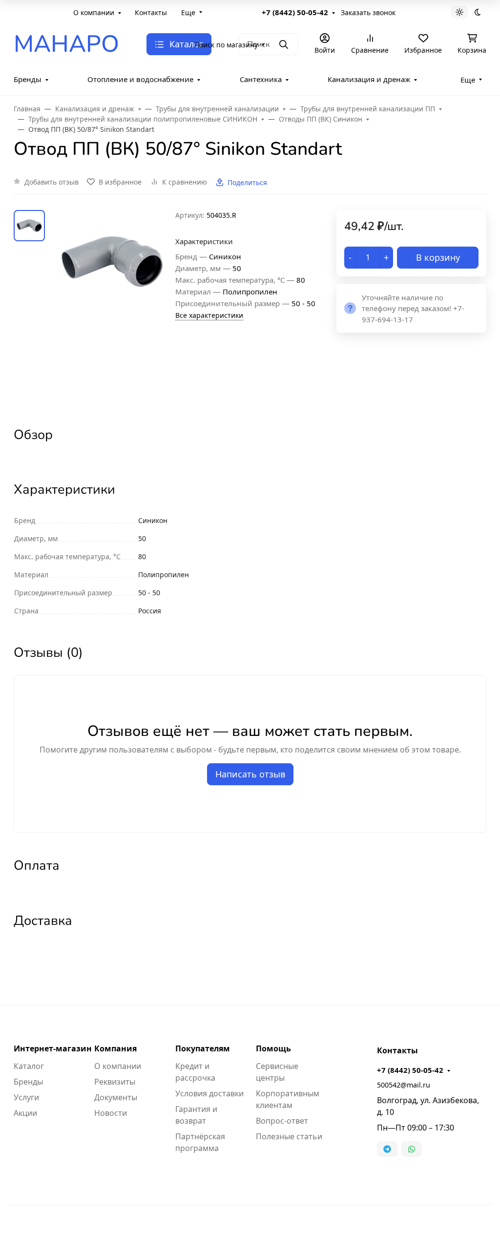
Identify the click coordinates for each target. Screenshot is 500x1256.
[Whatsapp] (411, 1149)
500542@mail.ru (403, 1084)
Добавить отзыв (51, 182)
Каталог (29, 1066)
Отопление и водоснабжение (140, 79)
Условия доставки (209, 1093)
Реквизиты (114, 1081)
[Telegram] (387, 1149)
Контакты (151, 12)
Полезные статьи (289, 1136)
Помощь (273, 1048)
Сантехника (261, 79)
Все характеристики (209, 315)
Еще (188, 12)
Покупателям (202, 1048)
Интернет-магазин (53, 1048)
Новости (110, 1113)
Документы (115, 1097)
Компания (115, 1048)
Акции (25, 1113)
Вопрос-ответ (282, 1120)
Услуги (26, 1097)
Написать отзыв (250, 774)
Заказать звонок (368, 12)
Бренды (28, 79)
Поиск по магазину (226, 44)
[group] (112, 310)
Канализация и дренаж (369, 79)
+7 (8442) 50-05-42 (295, 12)
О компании (93, 12)
